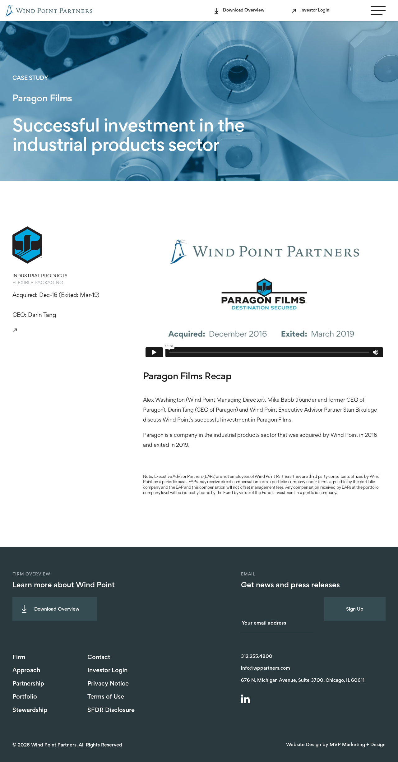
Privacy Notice (108, 684)
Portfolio (24, 697)
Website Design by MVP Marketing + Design (336, 745)
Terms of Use (105, 697)
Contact (98, 657)
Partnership (28, 684)
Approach (26, 670)
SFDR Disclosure (111, 710)
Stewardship (29, 710)
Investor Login (314, 10)
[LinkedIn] (246, 700)
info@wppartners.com (265, 668)
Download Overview (243, 10)
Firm (18, 657)
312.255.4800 (256, 656)
